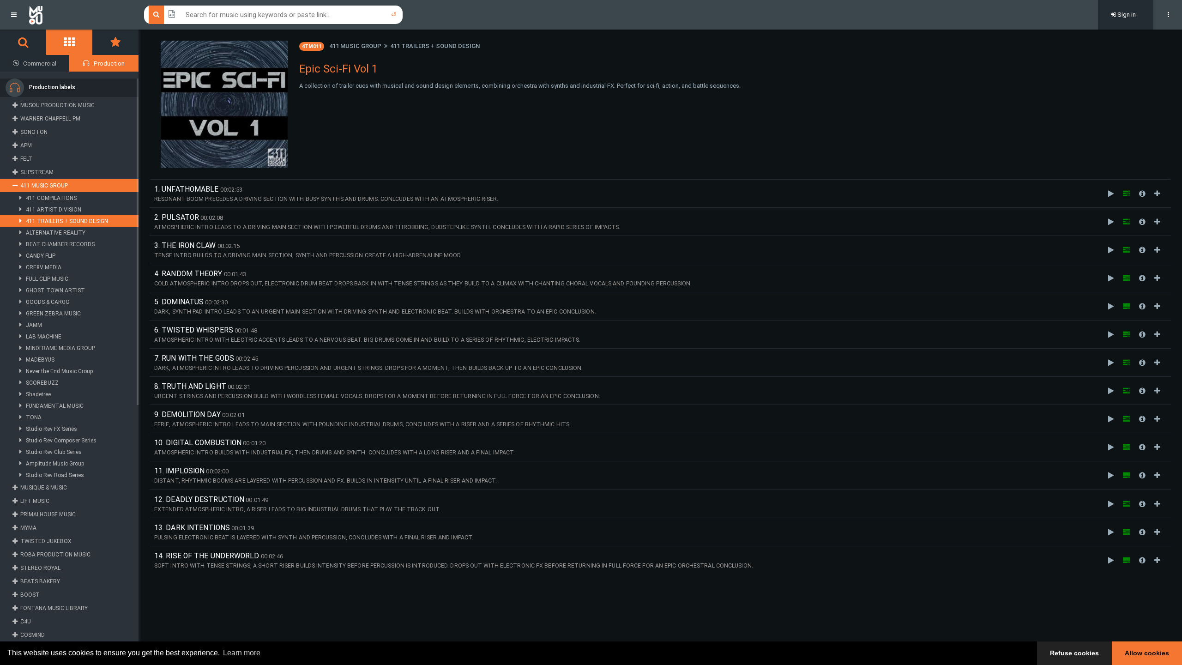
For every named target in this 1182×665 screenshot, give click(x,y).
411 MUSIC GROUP (355, 45)
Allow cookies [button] (1147, 653)
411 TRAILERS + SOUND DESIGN (435, 45)
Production (109, 63)
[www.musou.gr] (35, 14)
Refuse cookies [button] (1074, 653)
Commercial (39, 63)
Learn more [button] (241, 653)
